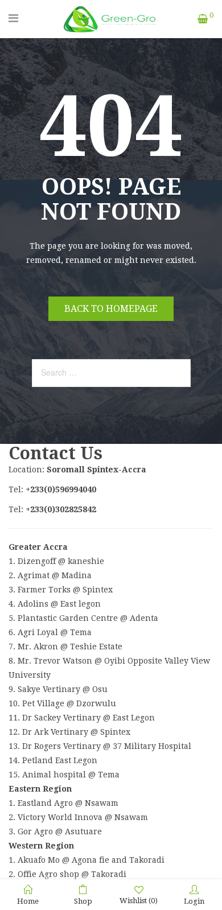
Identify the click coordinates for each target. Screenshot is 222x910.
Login (194, 901)
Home (28, 901)
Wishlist (139, 900)
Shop (83, 901)
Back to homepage (111, 308)
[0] (203, 19)
